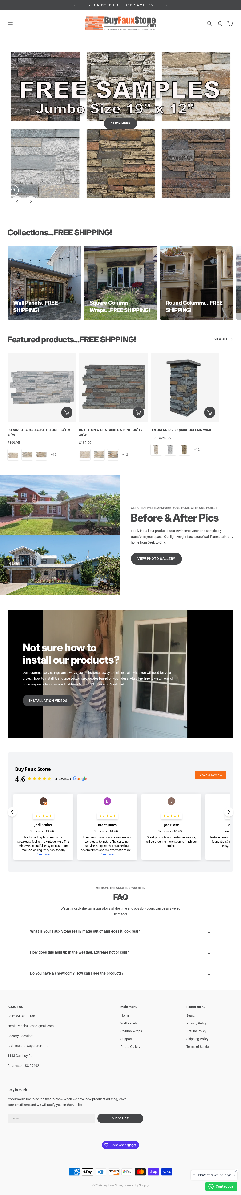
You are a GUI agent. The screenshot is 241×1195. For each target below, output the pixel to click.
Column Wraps (131, 991)
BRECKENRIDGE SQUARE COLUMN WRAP (181, 390)
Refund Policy (196, 991)
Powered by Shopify (136, 1145)
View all (221, 299)
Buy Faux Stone (112, 1145)
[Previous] (75, 5)
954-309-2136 (24, 976)
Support (126, 999)
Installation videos (48, 660)
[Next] (166, 5)
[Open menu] (10, 23)
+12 (53, 414)
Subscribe (120, 1078)
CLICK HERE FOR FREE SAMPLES (120, 5)
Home (124, 975)
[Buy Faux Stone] (120, 23)
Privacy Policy (196, 983)
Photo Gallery (130, 1006)
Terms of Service (198, 1006)
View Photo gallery (156, 518)
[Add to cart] (66, 372)
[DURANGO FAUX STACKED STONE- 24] (42, 347)
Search (191, 975)
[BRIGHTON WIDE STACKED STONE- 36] (113, 347)
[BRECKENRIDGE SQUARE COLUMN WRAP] (185, 347)
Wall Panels (128, 983)
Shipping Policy (197, 999)
